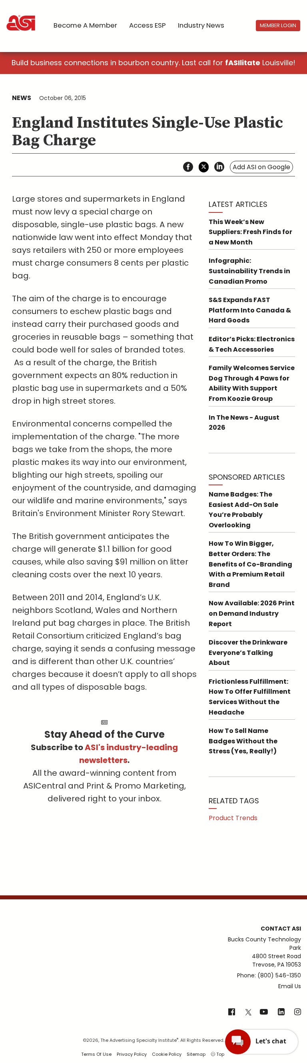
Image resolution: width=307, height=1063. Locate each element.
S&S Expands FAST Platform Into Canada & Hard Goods (250, 310)
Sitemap (196, 1054)
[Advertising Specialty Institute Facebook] (231, 1013)
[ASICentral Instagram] (297, 1013)
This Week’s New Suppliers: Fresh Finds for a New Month (250, 232)
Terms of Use (96, 1054)
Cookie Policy (166, 1054)
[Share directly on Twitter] (204, 167)
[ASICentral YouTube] (264, 1013)
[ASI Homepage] (21, 16)
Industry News (201, 25)
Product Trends (233, 818)
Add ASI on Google (261, 167)
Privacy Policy (132, 1054)
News (21, 97)
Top (219, 1054)
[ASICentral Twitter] (248, 1013)
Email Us (289, 986)
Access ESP (147, 25)
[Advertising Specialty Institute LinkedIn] (281, 1013)
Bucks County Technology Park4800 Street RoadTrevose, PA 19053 (264, 952)
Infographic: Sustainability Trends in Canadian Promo (249, 271)
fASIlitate (242, 63)
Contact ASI (281, 929)
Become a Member (85, 25)
